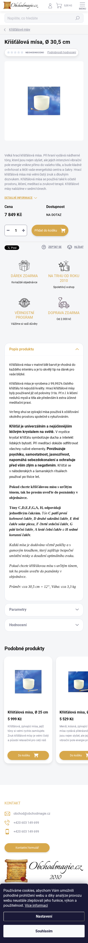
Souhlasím (44, 931)
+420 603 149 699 (26, 822)
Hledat (78, 18)
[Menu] (82, 5)
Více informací (36, 905)
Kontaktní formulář (27, 847)
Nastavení (44, 916)
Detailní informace (18, 197)
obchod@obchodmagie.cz (32, 813)
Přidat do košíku (46, 230)
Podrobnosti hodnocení (61, 52)
